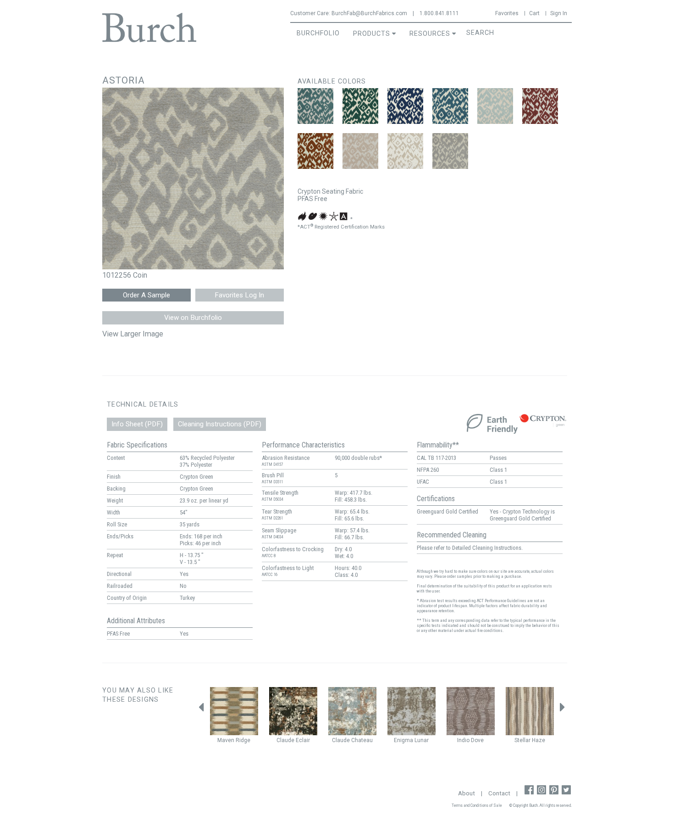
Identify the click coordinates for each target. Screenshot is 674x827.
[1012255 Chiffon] (405, 151)
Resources (429, 34)
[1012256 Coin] (450, 151)
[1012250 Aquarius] (450, 106)
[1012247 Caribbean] (315, 106)
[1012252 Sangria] (540, 106)
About (466, 793)
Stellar (522, 740)
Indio (463, 740)
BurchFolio (318, 33)
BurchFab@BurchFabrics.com (369, 13)
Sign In (558, 13)
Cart (534, 13)
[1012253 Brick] (315, 151)
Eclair (303, 740)
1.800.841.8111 (439, 13)
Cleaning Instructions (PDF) (219, 424)
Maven (225, 740)
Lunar (421, 740)
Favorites (507, 13)
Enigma (403, 740)
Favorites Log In (239, 295)
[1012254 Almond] (360, 151)
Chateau (362, 740)
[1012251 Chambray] (495, 106)
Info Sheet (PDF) (137, 424)
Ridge (243, 740)
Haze (538, 740)
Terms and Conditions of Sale (477, 805)
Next (562, 710)
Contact (499, 793)
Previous (200, 710)
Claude (285, 740)
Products (371, 34)
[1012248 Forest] (360, 106)
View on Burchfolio (193, 317)
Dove (477, 740)
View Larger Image (132, 334)
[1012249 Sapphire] (405, 106)
